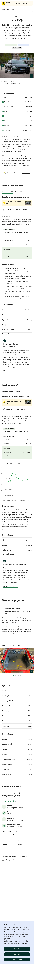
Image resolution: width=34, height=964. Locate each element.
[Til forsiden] (3, 3)
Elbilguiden (10, 9)
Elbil (3, 9)
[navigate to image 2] (18, 80)
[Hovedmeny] (30, 3)
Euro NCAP (14, 831)
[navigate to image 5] (21, 676)
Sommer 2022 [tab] (7, 192)
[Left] (2, 65)
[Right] (31, 65)
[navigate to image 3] (17, 676)
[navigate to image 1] (16, 80)
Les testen (25, 173)
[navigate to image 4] (19, 676)
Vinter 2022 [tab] (19, 192)
